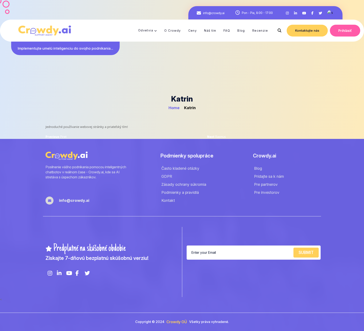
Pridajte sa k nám (269, 176)
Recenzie (260, 30)
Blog (241, 30)
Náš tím (210, 30)
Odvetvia (145, 30)
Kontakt (168, 200)
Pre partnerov (266, 184)
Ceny (192, 30)
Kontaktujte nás (307, 30)
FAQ (226, 30)
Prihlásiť (345, 30)
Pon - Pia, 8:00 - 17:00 (257, 13)
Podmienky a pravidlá (180, 192)
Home (174, 108)
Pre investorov (266, 192)
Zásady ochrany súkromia (183, 184)
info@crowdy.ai (214, 13)
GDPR (166, 176)
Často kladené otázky (180, 168)
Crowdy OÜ (176, 322)
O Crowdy (172, 30)
